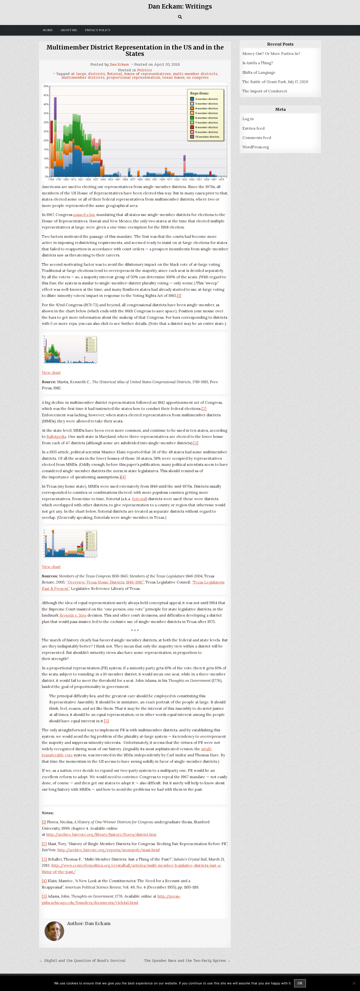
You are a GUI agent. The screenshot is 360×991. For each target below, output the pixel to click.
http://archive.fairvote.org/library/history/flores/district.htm (101, 834)
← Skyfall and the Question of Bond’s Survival (82, 961)
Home (48, 30)
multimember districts (83, 77)
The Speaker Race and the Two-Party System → (187, 961)
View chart (51, 372)
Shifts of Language (259, 72)
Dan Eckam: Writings (180, 6)
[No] (353, 983)
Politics (144, 70)
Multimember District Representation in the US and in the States (135, 51)
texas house (173, 77)
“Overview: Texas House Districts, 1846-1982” (105, 582)
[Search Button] (180, 16)
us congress (198, 77)
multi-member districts (195, 74)
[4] (123, 477)
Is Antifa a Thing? (257, 63)
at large (78, 74)
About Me (68, 30)
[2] (204, 408)
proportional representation (133, 77)
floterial (139, 498)
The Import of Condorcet (264, 91)
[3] (195, 443)
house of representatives (147, 74)
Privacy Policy (97, 30)
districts (96, 74)
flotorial (114, 74)
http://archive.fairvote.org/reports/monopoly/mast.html (109, 850)
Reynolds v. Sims (73, 615)
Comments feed (256, 137)
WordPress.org (255, 147)
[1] (179, 295)
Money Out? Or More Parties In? (271, 53)
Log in (248, 118)
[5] (106, 721)
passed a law (84, 214)
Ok (300, 983)
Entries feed (253, 128)
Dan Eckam (119, 64)
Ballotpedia (56, 436)
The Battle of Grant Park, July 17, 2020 (275, 81)
